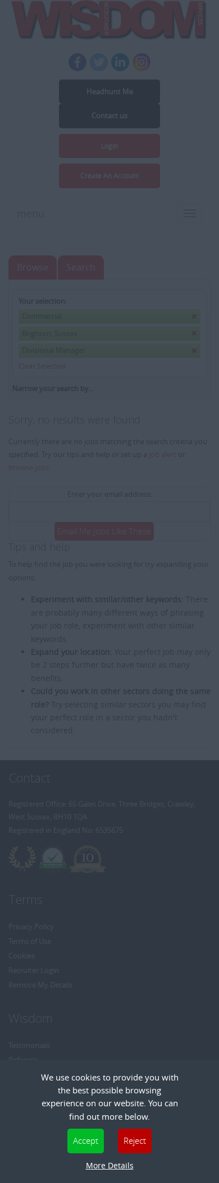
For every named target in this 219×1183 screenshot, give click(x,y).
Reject (135, 1140)
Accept (85, 1140)
